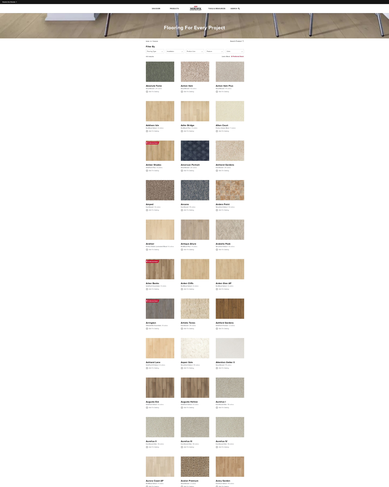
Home (148, 41)
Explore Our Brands (9, 2)
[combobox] (155, 51)
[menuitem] (9, 2)
